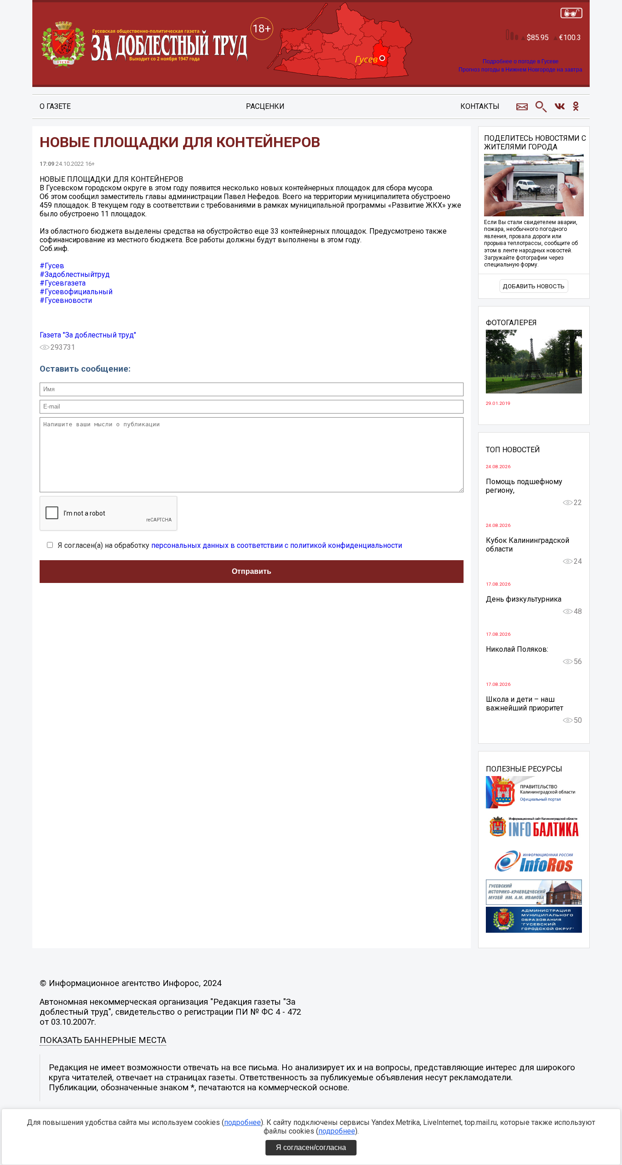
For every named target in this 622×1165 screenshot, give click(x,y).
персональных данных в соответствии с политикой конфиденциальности (276, 545)
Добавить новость (534, 286)
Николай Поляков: (517, 649)
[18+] (145, 45)
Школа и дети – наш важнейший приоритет (524, 703)
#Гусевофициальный (76, 291)
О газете (55, 106)
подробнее (242, 1122)
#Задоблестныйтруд (75, 274)
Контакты (480, 106)
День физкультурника (523, 599)
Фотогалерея (511, 323)
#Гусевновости (66, 300)
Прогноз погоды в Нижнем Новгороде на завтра (520, 69)
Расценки (265, 106)
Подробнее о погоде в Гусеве (521, 61)
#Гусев (52, 265)
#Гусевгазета (63, 283)
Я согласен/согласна (311, 1147)
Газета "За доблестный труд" (88, 335)
